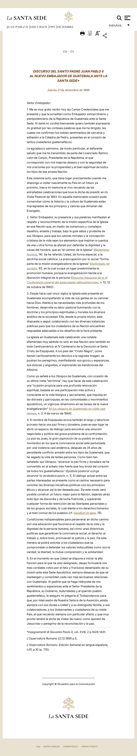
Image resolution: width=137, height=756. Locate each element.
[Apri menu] (126, 18)
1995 (52, 27)
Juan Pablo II (18, 27)
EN (65, 51)
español (116, 26)
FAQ (38, 746)
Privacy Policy (89, 746)
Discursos (39, 27)
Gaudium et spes (84, 513)
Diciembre (65, 27)
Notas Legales (52, 746)
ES (72, 51)
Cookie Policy (70, 746)
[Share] (116, 36)
